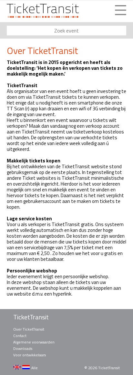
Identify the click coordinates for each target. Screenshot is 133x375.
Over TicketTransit (28, 329)
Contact (19, 336)
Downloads (22, 348)
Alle (34, 368)
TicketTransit (31, 317)
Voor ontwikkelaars (29, 355)
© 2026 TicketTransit (102, 368)
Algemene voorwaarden (34, 342)
